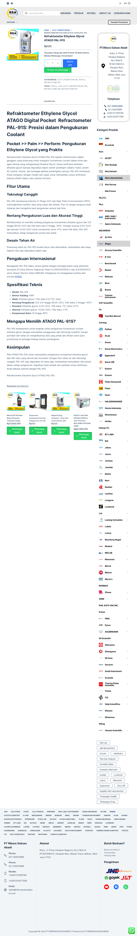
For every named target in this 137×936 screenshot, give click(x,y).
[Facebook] (12, 3)
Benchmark (37, 815)
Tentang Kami (109, 853)
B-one (25, 815)
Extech (53, 819)
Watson (31, 834)
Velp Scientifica (17, 834)
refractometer (52, 89)
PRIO (121, 827)
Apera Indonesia (89, 812)
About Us (105, 13)
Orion (113, 827)
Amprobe (51, 812)
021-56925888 (16, 866)
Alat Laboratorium (67, 80)
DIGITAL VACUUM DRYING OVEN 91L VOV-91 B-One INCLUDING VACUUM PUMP (82, 420)
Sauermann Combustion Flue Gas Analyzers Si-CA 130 (37, 418)
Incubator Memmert (108, 769)
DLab (116, 815)
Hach (89, 819)
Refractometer (52, 82)
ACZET (26, 812)
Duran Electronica (13, 819)
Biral (67, 815)
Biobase (58, 815)
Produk (78, 13)
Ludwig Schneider (12, 827)
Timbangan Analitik (108, 796)
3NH (5, 812)
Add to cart (70, 63)
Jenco (51, 823)
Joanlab (71, 823)
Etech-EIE (42, 819)
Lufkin (26, 827)
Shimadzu (22, 831)
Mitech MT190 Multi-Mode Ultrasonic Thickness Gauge (15, 418)
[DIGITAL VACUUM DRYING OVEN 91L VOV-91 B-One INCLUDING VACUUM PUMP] (83, 401)
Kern (89, 823)
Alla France (37, 812)
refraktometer (69, 89)
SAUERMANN (9, 831)
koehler (103, 775)
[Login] (120, 3)
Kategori (11, 22)
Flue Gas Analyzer (108, 758)
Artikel (91, 13)
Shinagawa (35, 831)
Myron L (87, 827)
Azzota (103, 753)
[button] (57, 69)
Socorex (58, 831)
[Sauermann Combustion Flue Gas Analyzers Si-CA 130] (38, 401)
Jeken (42, 823)
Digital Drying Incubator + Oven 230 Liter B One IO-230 (59, 418)
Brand (76, 815)
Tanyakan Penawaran (119, 22)
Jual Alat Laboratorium (70, 86)
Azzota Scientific (12, 815)
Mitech (77, 827)
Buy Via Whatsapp (59, 70)
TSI (5, 834)
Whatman (42, 834)
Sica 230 (121, 785)
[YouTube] (8, 3)
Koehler (98, 823)
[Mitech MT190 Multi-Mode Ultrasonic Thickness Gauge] (16, 401)
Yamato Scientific (58, 834)
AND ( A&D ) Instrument (68, 812)
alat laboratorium (107, 748)
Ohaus (97, 827)
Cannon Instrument (91, 815)
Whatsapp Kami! (17, 431)
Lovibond (118, 775)
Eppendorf (30, 819)
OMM (106, 827)
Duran (124, 815)
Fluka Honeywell (68, 819)
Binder (49, 815)
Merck (68, 827)
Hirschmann (119, 819)
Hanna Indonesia (103, 819)
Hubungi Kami (122, 13)
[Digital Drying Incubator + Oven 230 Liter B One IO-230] (60, 401)
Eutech (33, 823)
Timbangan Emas (107, 801)
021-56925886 (16, 857)
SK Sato (46, 831)
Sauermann (105, 785)
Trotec (125, 831)
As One (103, 812)
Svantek (89, 831)
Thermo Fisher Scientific (107, 831)
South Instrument (73, 831)
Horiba (7, 823)
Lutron (102, 780)
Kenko (81, 823)
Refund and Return (112, 850)
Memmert (117, 780)
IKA (25, 823)
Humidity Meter (106, 764)
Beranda (65, 13)
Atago (82, 80)
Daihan (107, 815)
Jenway (60, 823)
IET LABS (17, 823)
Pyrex (129, 827)
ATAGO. (18, 276)
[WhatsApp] (125, 886)
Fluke (81, 819)
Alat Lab (103, 742)
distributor (118, 753)
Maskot (46, 827)
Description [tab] (49, 101)
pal (86, 86)
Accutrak (15, 812)
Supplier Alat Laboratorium (111, 791)
